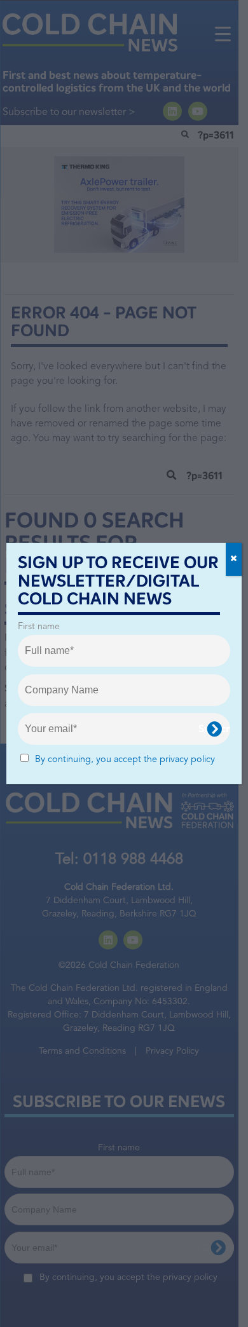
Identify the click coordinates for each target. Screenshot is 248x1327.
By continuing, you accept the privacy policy (125, 760)
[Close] (234, 559)
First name (39, 627)
